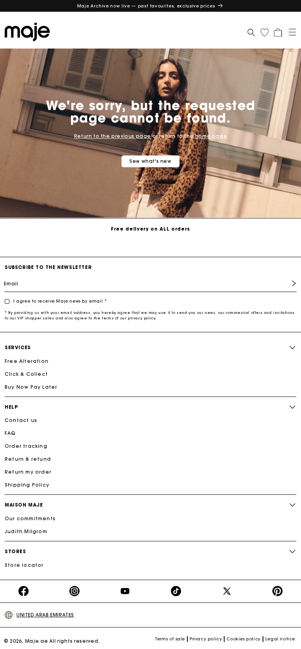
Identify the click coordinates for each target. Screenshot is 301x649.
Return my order (28, 472)
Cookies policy (243, 639)
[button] (289, 31)
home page (211, 136)
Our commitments (30, 518)
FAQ (10, 433)
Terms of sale (170, 639)
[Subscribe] (288, 283)
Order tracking (26, 446)
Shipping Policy (27, 485)
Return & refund (28, 459)
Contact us (21, 420)
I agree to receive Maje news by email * (60, 301)
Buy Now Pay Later (31, 387)
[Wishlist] (264, 32)
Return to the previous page (112, 136)
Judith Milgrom (26, 531)
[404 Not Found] (29, 31)
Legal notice (280, 639)
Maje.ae (36, 641)
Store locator (24, 565)
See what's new (150, 161)
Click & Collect (26, 374)
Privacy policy (206, 639)
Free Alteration (27, 361)
